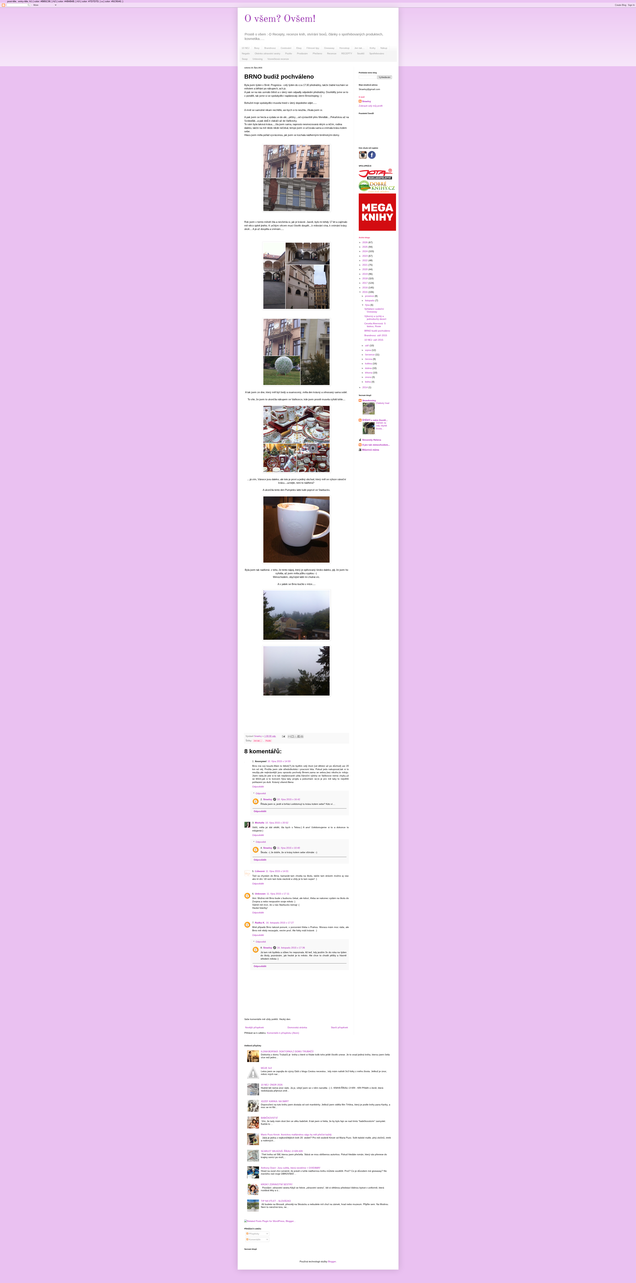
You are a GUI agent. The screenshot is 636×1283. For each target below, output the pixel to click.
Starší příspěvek (339, 1027)
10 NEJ (245, 48)
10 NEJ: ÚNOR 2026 (272, 1084)
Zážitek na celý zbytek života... (381, 426)
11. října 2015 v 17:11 (278, 893)
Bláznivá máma (370, 449)
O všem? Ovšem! (280, 19)
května (369, 363)
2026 (365, 242)
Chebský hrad (382, 403)
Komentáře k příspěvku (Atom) (283, 1033)
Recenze (331, 53)
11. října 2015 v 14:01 (277, 871)
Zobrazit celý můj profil (370, 105)
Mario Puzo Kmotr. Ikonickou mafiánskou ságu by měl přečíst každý (296, 1134)
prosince (370, 296)
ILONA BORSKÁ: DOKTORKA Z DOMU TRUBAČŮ (287, 1051)
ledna (368, 381)
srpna (368, 350)
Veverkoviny (369, 400)
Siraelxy (267, 799)
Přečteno (317, 53)
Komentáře (254, 1239)
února (368, 377)
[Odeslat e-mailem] (289, 736)
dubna (368, 368)
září (367, 345)
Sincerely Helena (371, 439)
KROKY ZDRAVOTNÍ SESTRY (276, 1184)
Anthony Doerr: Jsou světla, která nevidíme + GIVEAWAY (290, 1167)
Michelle (259, 822)
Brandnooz (270, 48)
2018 (365, 278)
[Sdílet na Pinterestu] (302, 736)
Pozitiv (288, 53)
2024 (365, 251)
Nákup (383, 48)
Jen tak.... (359, 48)
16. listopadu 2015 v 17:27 (280, 922)
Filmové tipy (313, 48)
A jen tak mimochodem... (376, 444)
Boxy (256, 48)
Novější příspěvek (254, 1027)
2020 (365, 269)
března (369, 372)
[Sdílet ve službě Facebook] (298, 736)
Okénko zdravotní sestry (267, 53)
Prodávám (302, 53)
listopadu (370, 300)
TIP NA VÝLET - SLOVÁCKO (276, 1201)
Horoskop (344, 48)
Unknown (260, 893)
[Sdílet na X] (295, 736)
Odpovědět (258, 786)
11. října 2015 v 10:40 (288, 848)
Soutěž (360, 53)
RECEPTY (346, 53)
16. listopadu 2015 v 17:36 (291, 947)
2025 (365, 246)
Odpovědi (261, 793)
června (369, 359)
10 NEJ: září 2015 (373, 340)
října (367, 305)
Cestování (286, 48)
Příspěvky (253, 1233)
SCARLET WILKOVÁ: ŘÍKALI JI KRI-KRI (282, 1151)
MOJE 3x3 (266, 1068)
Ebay (299, 48)
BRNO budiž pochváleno (377, 330)
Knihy (372, 48)
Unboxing (258, 59)
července (370, 354)
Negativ (246, 53)
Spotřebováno (376, 53)
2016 (365, 287)
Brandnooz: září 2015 (375, 335)
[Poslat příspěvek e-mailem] (283, 736)
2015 (365, 292)
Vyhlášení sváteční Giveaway (374, 310)
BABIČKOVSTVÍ (269, 1117)
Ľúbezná (260, 871)
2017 (365, 283)
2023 (365, 256)
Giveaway (329, 48)
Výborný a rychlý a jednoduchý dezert (375, 317)
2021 (365, 265)
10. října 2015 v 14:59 (279, 761)
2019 (365, 274)
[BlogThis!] (292, 736)
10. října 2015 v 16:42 (288, 799)
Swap (245, 59)
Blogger (332, 1261)
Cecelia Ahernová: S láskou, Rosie (375, 325)
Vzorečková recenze (278, 59)
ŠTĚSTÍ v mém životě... (375, 420)
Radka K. (260, 922)
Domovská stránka (297, 1027)
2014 (365, 387)
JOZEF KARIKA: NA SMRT (275, 1101)
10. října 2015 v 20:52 (276, 822)
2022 (365, 260)
